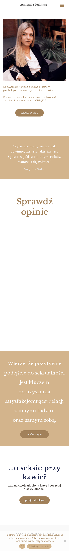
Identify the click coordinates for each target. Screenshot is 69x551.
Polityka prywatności (39, 546)
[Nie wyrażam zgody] (65, 541)
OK (22, 546)
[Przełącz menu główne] (62, 5)
